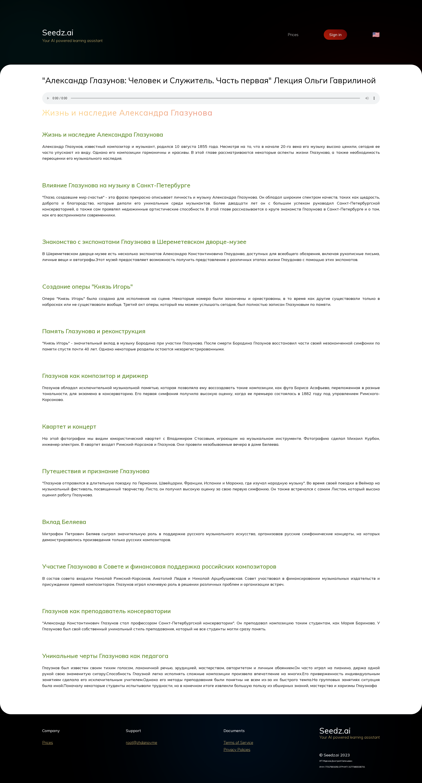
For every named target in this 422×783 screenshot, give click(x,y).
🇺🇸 (376, 35)
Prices (293, 34)
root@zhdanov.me (141, 742)
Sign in (335, 34)
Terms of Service (238, 742)
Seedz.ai (57, 32)
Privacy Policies (237, 749)
